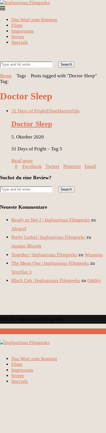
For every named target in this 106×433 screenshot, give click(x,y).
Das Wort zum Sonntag (34, 19)
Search (66, 64)
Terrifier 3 (21, 272)
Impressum (22, 31)
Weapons (94, 254)
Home (6, 75)
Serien (17, 36)
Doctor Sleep (31, 124)
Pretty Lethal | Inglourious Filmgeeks (48, 237)
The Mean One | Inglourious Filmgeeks (50, 263)
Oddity (94, 280)
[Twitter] (6, 53)
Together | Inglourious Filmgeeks (44, 254)
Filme (17, 25)
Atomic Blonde (26, 246)
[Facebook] (2, 53)
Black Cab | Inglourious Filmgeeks (45, 280)
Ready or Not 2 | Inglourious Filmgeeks (50, 220)
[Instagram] (11, 53)
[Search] (2, 58)
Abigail (18, 228)
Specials (19, 42)
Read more (22, 160)
